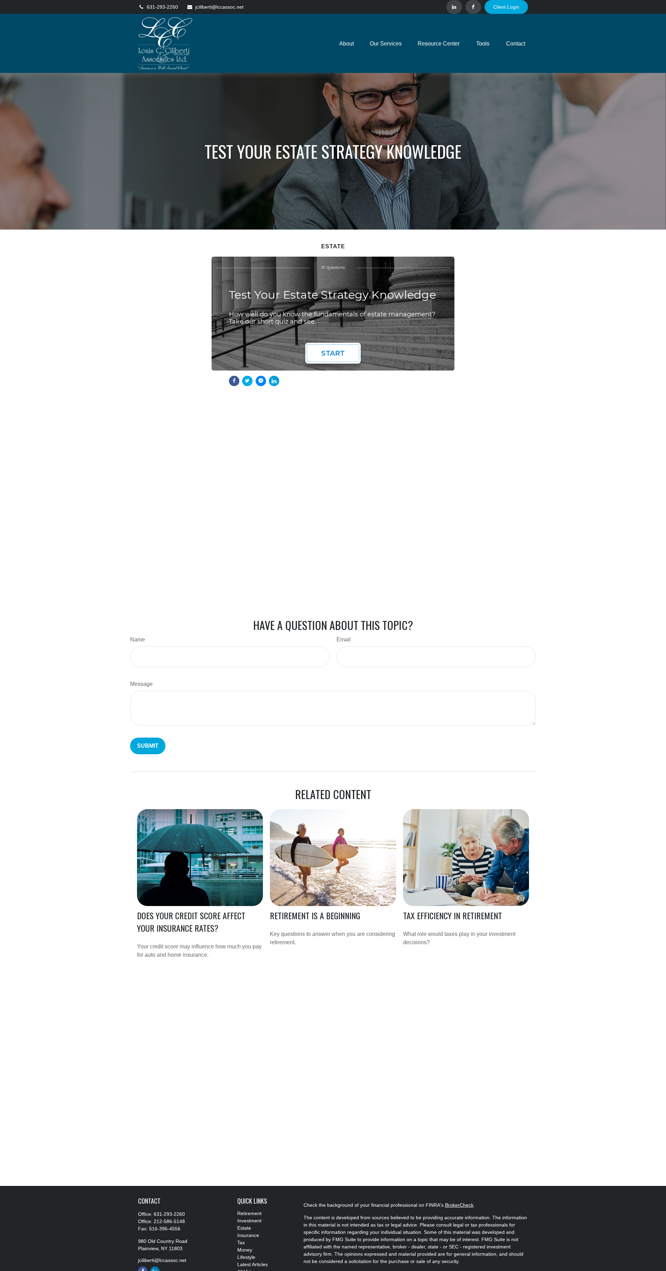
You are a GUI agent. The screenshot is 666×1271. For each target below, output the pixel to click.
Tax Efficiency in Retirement (452, 915)
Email (343, 639)
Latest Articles (252, 1264)
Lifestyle (246, 1257)
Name (137, 639)
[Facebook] (473, 7)
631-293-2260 (162, 7)
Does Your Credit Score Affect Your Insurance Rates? (191, 921)
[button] (346, 44)
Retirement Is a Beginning (315, 915)
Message (141, 684)
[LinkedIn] (454, 7)
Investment (249, 1220)
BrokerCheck (459, 1205)
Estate (244, 1228)
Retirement (249, 1213)
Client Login (506, 7)
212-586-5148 (169, 1221)
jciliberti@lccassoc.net (219, 7)
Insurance (248, 1235)
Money (244, 1250)
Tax (241, 1242)
